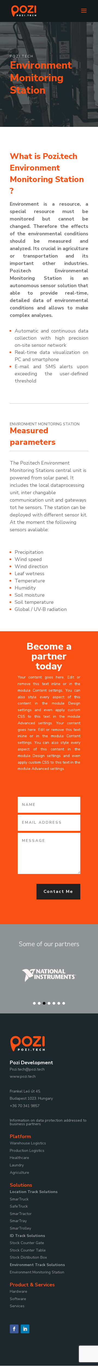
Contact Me (58, 892)
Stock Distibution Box (28, 1257)
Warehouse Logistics (28, 1143)
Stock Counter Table (28, 1250)
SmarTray (18, 1220)
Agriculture (19, 1172)
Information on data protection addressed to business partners (48, 1122)
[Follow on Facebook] (14, 1329)
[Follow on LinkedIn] (25, 1329)
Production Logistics (27, 1150)
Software (18, 1298)
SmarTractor (21, 1213)
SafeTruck (19, 1206)
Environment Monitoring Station (37, 1272)
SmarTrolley (20, 1228)
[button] (34, 1003)
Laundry (17, 1165)
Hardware (18, 1291)
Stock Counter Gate (27, 1242)
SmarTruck (19, 1199)
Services (17, 1306)
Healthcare (19, 1157)
